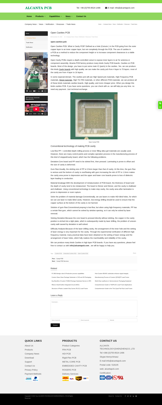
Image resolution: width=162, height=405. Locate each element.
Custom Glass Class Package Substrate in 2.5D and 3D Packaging (71, 277)
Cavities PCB (58, 253)
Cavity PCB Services (63, 261)
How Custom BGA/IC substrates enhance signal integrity (111, 273)
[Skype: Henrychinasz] (160, 103)
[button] (36, 72)
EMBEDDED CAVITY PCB (74, 366)
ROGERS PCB (69, 370)
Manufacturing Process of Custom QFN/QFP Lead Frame (112, 277)
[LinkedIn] (133, 396)
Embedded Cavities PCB (70, 253)
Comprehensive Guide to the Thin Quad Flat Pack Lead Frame (113, 288)
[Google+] (131, 396)
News (41, 24)
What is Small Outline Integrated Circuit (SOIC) (65, 284)
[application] (36, 72)
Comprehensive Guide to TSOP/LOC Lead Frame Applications (113, 284)
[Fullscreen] (45, 91)
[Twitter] (128, 396)
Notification (50, 24)
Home (99, 24)
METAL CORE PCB (71, 362)
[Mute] (42, 91)
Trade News (70, 24)
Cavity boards (64, 69)
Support (28, 362)
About (103, 1)
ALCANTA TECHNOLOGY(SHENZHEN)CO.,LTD (53, 396)
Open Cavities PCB (60, 32)
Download (29, 358)
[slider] (34, 91)
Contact (108, 1)
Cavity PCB (59, 258)
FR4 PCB (66, 350)
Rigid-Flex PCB (69, 358)
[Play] (27, 91)
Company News (31, 24)
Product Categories (71, 345)
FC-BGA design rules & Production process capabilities (68, 273)
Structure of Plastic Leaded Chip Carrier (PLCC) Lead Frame (70, 288)
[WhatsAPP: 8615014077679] (160, 107)
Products (29, 350)
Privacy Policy (31, 370)
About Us (29, 345)
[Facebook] (125, 396)
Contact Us (30, 366)
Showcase (60, 24)
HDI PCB (66, 354)
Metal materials (65, 80)
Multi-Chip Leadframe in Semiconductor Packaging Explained (113, 281)
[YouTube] (136, 396)
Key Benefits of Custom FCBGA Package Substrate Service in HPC (71, 281)
